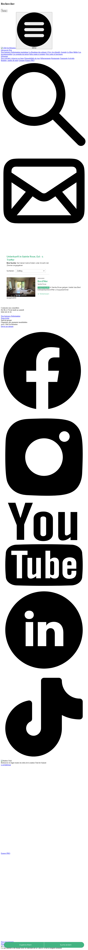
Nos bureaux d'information (10, 316)
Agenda (63, 52)
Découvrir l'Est (6, 50)
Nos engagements (7, 942)
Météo (75, 52)
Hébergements (45, 58)
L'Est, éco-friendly (53, 52)
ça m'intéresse (6, 765)
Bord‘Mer (43, 281)
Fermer (4, 11)
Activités (71, 58)
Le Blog (70, 52)
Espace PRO (29, 60)
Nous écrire (5, 318)
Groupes (22, 60)
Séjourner (4, 56)
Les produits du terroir (21, 54)
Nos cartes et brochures (54, 54)
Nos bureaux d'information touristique (14, 52)
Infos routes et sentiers (37, 54)
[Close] (2, 9)
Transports (64, 58)
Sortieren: (10, 271)
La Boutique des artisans (38, 52)
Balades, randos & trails (9, 60)
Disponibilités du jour (32, 58)
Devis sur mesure (7, 326)
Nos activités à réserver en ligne (12, 58)
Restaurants (55, 58)
